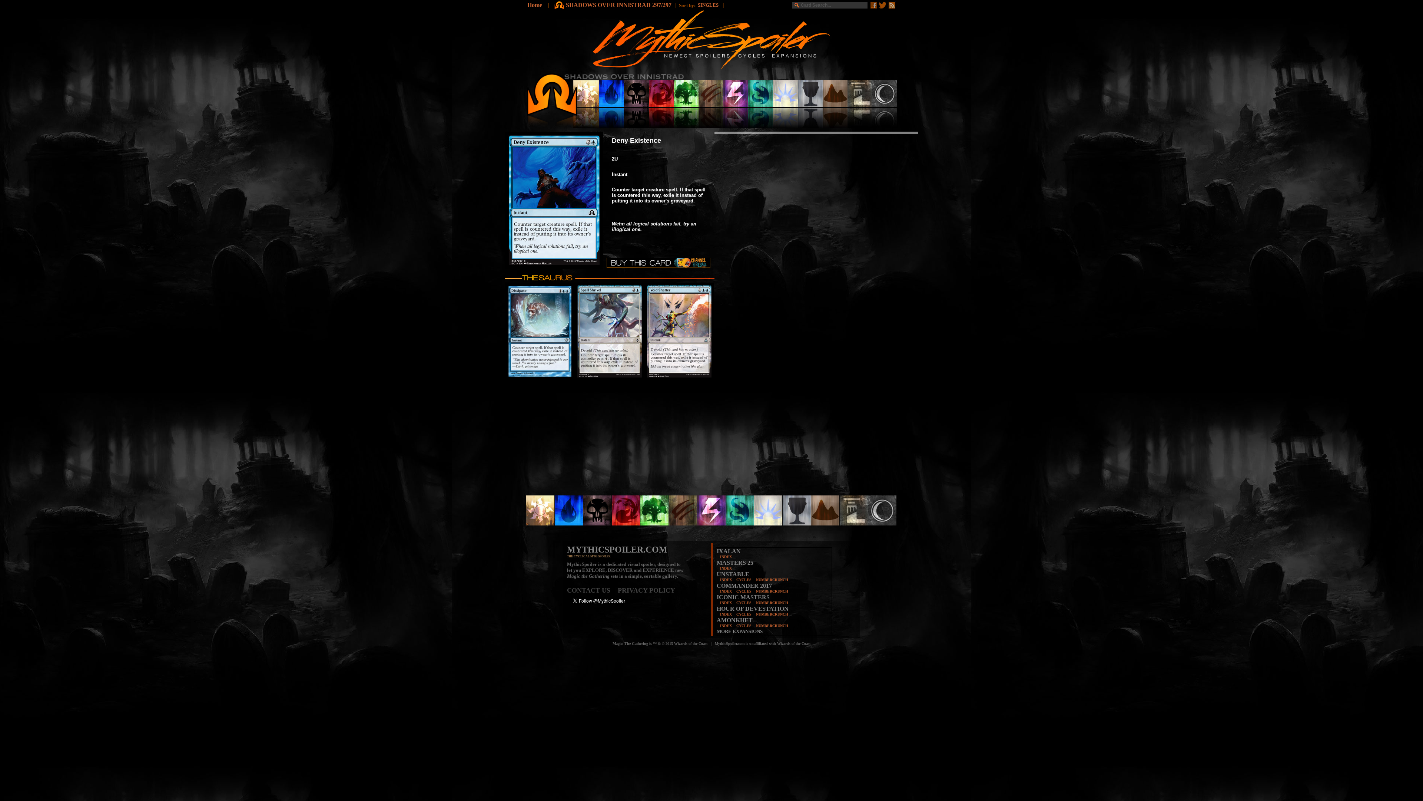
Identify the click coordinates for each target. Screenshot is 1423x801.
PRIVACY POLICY (646, 590)
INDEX (726, 557)
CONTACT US (592, 590)
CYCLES (744, 580)
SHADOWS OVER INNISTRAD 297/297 (618, 5)
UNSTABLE (733, 574)
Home (534, 5)
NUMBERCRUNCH (772, 580)
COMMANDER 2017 (744, 586)
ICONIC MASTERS (743, 597)
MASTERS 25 (735, 563)
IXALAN (729, 551)
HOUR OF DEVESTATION (753, 609)
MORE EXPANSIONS (740, 631)
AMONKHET (735, 620)
